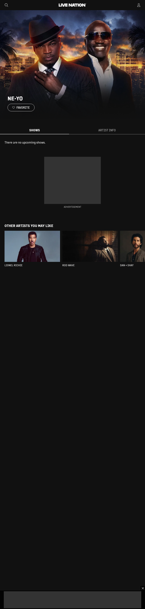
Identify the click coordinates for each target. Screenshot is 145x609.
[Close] (142, 588)
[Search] (6, 5)
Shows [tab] (34, 130)
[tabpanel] (72, 142)
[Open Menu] (139, 5)
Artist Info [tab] (107, 130)
